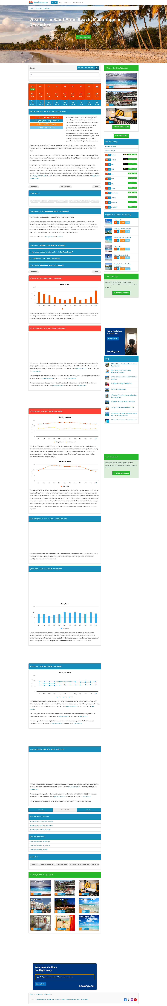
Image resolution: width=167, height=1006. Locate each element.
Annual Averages (110, 150)
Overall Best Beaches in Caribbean (40, 845)
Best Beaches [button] (77, 2)
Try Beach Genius (122, 293)
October (113, 198)
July (112, 183)
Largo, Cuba (118, 220)
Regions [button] (66, 2)
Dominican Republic (98, 201)
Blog (60, 2)
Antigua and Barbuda (47, 201)
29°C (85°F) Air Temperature (45, 117)
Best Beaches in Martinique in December (41, 821)
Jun (49, 86)
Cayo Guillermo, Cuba (121, 255)
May (40, 86)
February (40, 176)
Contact (57, 999)
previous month (81, 368)
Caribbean (39, 8)
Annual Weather (65, 186)
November (114, 202)
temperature (49, 237)
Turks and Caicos (62, 201)
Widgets (73, 999)
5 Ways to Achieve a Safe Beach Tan (122, 407)
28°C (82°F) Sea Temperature (46, 120)
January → (96, 186)
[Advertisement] (64, 400)
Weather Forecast (110, 146)
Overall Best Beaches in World (38, 849)
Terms (63, 999)
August (113, 188)
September (114, 193)
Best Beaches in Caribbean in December (41, 825)
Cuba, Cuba (117, 246)
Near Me (80, 67)
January (34, 176)
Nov (89, 86)
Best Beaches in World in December (40, 829)
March (46, 176)
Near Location (89, 67)
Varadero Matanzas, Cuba (122, 237)
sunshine (60, 237)
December (114, 207)
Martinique (47, 8)
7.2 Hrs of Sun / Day (47, 124)
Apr (32, 86)
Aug (65, 86)
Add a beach (84, 999)
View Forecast (84, 37)
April (50, 176)
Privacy (68, 999)
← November (33, 186)
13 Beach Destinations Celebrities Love (124, 420)
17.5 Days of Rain (47, 127)
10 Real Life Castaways (118, 389)
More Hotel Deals (122, 127)
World (31, 8)
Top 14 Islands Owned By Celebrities (123, 401)
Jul (56, 86)
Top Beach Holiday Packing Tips (121, 383)
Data (53, 999)
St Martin (34, 201)
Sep (73, 86)
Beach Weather (41, 999)
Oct (81, 86)
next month (36, 371)
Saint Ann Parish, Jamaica (122, 229)
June (112, 179)
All (97, 67)
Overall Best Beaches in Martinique (40, 841)
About (49, 999)
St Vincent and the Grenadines (79, 201)
